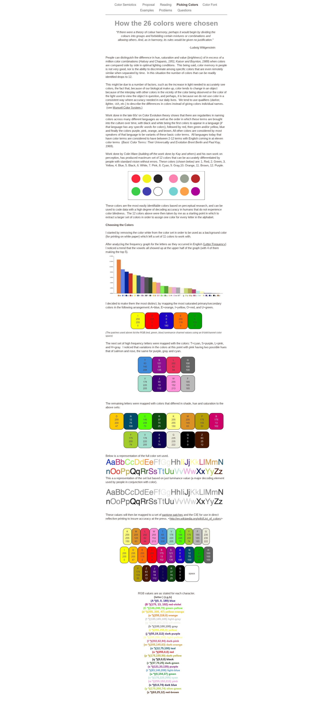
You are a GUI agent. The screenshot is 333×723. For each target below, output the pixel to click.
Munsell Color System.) (127, 107)
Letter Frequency (214, 244)
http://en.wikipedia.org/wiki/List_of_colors (195, 518)
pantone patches (172, 514)
